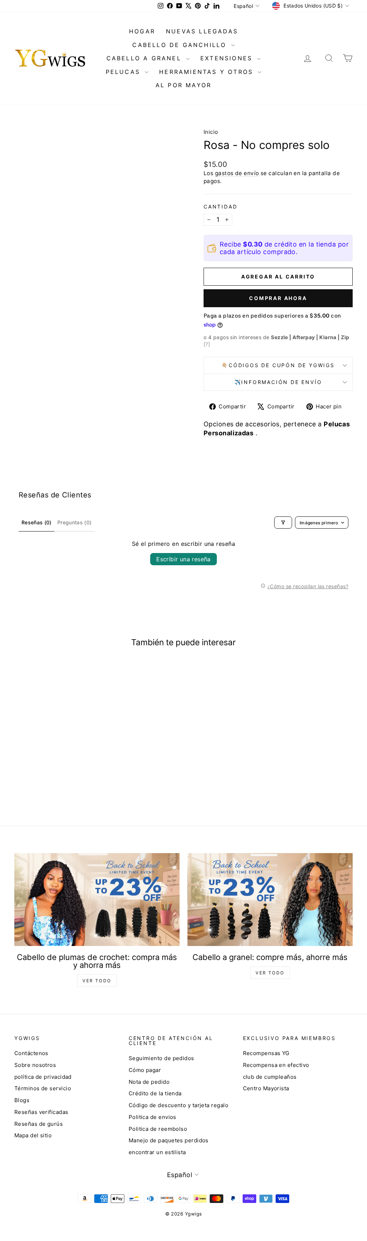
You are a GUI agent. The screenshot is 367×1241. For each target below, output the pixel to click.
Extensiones (227, 58)
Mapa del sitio (33, 1135)
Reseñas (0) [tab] (37, 522)
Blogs (21, 1100)
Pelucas (124, 71)
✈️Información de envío (278, 382)
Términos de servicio (42, 1088)
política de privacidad (43, 1076)
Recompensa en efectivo (276, 1065)
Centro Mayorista (266, 1088)
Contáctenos (31, 1053)
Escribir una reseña (183, 559)
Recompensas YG (266, 1053)
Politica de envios (152, 1117)
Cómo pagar (145, 1070)
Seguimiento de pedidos (161, 1058)
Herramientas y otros (207, 71)
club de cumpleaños (270, 1076)
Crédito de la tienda (155, 1093)
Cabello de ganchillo (180, 44)
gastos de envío (237, 173)
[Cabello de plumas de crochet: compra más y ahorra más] (97, 899)
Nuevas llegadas (202, 31)
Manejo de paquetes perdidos (169, 1140)
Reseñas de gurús (38, 1123)
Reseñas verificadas (41, 1112)
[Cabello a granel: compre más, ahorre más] (270, 899)
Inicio (211, 131)
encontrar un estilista (157, 1152)
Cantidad (220, 206)
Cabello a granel (145, 58)
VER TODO (96, 980)
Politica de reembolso (158, 1128)
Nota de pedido (149, 1081)
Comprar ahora (278, 298)
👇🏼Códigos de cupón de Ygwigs (278, 365)
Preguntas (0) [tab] (74, 522)
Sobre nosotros (35, 1065)
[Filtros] (283, 522)
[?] (207, 344)
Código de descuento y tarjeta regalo (178, 1105)
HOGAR (142, 31)
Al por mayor (183, 85)
